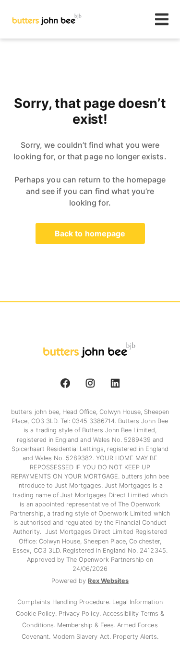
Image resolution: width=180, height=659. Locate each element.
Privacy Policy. (80, 613)
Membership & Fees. (87, 625)
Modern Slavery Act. (82, 636)
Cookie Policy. (37, 613)
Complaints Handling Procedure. (64, 602)
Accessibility (122, 613)
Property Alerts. (135, 636)
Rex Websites (108, 580)
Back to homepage (90, 233)
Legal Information (137, 602)
